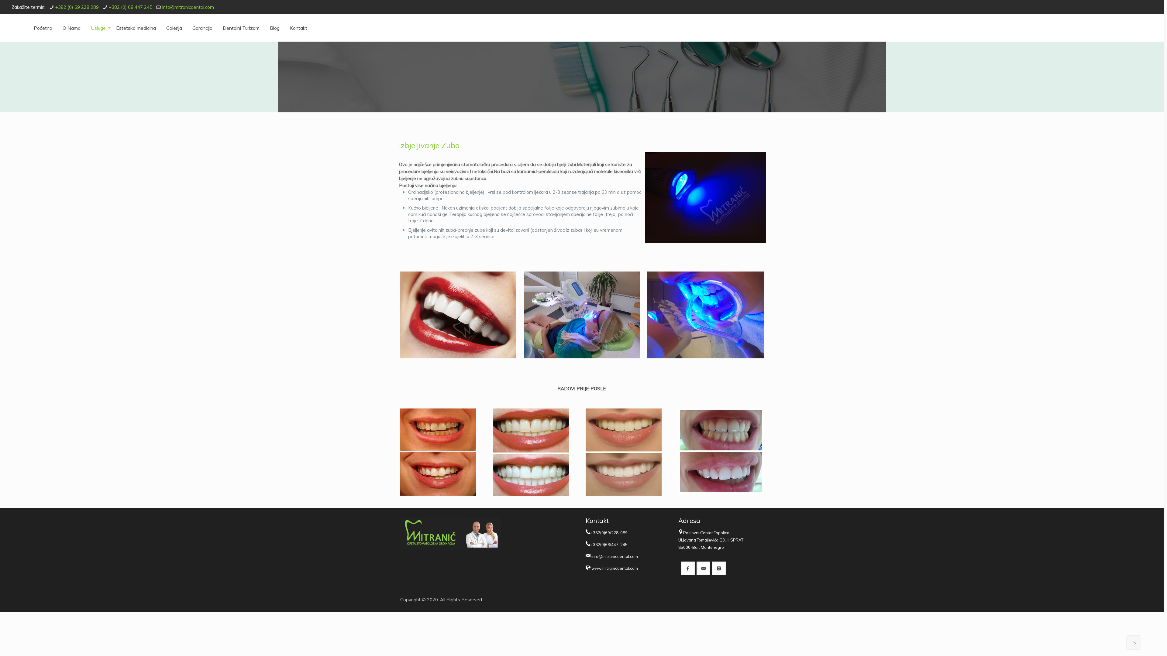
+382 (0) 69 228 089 (77, 7)
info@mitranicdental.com (188, 7)
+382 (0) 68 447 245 (130, 7)
